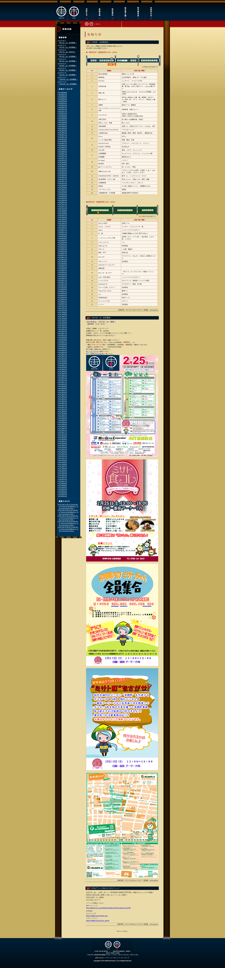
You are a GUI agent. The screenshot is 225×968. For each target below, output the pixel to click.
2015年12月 (63, 357)
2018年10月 (63, 285)
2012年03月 (63, 449)
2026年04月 (63, 101)
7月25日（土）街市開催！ (68, 47)
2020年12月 (63, 230)
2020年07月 (63, 240)
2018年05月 (63, 295)
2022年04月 (63, 196)
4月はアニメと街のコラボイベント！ (105, 888)
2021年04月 (63, 221)
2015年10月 (63, 359)
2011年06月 (63, 469)
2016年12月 (63, 331)
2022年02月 (63, 200)
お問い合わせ (99, 958)
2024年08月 (63, 141)
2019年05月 (63, 270)
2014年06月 (63, 392)
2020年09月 (63, 236)
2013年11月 (63, 407)
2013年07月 (63, 416)
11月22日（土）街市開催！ (68, 84)
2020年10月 (63, 234)
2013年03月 (63, 424)
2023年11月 (63, 158)
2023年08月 (63, 164)
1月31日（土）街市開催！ (68, 75)
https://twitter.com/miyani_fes (97, 915)
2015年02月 (63, 376)
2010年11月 (63, 481)
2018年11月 (63, 283)
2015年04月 (63, 371)
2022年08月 (63, 188)
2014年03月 (63, 399)
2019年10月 (63, 259)
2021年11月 (63, 207)
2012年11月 (63, 433)
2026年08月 (63, 92)
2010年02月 (63, 496)
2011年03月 (63, 475)
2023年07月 (63, 166)
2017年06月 (63, 318)
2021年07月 (63, 215)
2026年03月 (63, 103)
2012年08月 (63, 439)
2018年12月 (63, 280)
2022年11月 (63, 181)
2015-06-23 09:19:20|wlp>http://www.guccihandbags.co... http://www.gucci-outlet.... (68, 523)
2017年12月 (63, 306)
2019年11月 (63, 257)
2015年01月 (63, 378)
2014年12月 (63, 380)
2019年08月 (63, 264)
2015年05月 (63, 369)
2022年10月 (63, 183)
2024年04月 (63, 149)
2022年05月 (63, 194)
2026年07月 (63, 95)
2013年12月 (63, 405)
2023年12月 (63, 156)
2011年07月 (63, 466)
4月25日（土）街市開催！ (68, 61)
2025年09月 (63, 116)
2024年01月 (63, 154)
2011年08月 (63, 464)
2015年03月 (63, 373)
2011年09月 (63, 462)
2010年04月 (63, 492)
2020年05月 (63, 245)
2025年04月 (63, 126)
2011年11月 (63, 458)
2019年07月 (63, 266)
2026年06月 (63, 97)
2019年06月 (63, 268)
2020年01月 (63, 253)
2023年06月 (63, 168)
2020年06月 (63, 242)
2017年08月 (63, 314)
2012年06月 (63, 443)
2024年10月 (63, 139)
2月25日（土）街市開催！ (101, 318)
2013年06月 (63, 418)
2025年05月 (63, 124)
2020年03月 (63, 249)
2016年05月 (63, 346)
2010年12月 (63, 479)
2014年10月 (63, 384)
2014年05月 (63, 395)
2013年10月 (63, 409)
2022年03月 (63, 198)
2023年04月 (63, 173)
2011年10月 (63, 460)
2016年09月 (63, 338)
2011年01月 (63, 477)
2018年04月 (63, 297)
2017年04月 (63, 323)
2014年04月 (63, 397)
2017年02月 (63, 327)
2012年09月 (63, 437)
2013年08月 (63, 414)
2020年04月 (63, 247)
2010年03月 (63, 494)
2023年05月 (63, 171)
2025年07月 (63, 120)
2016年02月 (63, 352)
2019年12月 (63, 255)
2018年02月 (63, 302)
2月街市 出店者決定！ (100, 42)
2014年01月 (63, 403)
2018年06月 (63, 293)
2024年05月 (63, 147)
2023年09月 (63, 162)
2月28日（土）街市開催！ (68, 70)
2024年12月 (63, 135)
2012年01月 (63, 454)
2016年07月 (63, 342)
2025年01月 (63, 133)
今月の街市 (99, 354)
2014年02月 (63, 401)
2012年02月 (63, 452)
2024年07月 (63, 143)
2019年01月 (63, 278)
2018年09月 (63, 287)
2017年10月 (63, 310)
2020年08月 (63, 238)
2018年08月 (63, 289)
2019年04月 (63, 272)
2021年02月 (63, 226)
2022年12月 (63, 179)
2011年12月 (63, 456)
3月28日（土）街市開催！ (68, 66)
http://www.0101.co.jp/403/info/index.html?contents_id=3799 (108, 908)
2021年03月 (63, 223)
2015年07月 (63, 365)
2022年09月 (63, 185)
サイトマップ (125, 958)
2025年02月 (63, 130)
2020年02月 (63, 251)
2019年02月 (63, 276)
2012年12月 (63, 430)
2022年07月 (63, 190)
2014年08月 (63, 388)
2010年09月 (63, 483)
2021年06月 (63, 217)
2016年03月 (63, 350)
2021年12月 (63, 204)
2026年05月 (63, 99)
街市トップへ (89, 24)
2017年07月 (63, 316)
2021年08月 (63, 213)
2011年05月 (63, 471)
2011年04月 (63, 473)
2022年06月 (63, 192)
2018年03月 (63, 299)
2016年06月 (63, 344)
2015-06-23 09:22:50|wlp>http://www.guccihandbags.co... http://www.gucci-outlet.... (68, 506)
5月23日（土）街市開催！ (68, 56)
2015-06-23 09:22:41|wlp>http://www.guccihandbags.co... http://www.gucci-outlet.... (68, 512)
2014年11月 (63, 382)
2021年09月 (63, 211)
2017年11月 (63, 308)
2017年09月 (63, 312)
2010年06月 (63, 488)
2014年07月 (63, 390)
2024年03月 (63, 152)
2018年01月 (63, 304)
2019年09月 (63, 261)
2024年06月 (63, 145)
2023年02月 (63, 175)
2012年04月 (63, 447)
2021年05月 (63, 219)
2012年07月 (63, 441)
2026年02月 (63, 105)
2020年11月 (63, 232)
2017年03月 (63, 325)
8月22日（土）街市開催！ (68, 43)
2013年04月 (63, 422)
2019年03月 (63, 274)
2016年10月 (63, 335)
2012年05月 (63, 445)
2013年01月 (63, 428)
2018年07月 (63, 291)
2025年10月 (63, 114)
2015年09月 (63, 361)
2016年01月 (63, 354)
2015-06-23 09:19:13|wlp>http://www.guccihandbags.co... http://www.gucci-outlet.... (68, 529)
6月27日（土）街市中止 (67, 52)
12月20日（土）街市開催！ (68, 79)
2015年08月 (63, 363)
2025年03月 (63, 128)
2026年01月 (63, 107)
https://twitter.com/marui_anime (97, 920)
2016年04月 (63, 348)
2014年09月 (63, 386)
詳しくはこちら (91, 351)
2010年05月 (63, 490)
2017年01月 (63, 329)
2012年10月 (63, 435)
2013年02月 (63, 426)
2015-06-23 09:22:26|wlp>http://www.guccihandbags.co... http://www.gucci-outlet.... (68, 517)
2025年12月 (63, 109)
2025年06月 (63, 122)
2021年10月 (63, 209)
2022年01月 (63, 202)
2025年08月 (63, 118)
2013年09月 (63, 411)
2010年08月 (63, 485)
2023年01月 (63, 177)
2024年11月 (63, 137)
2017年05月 (63, 321)
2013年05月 (63, 420)
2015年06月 (63, 367)
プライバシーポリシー (112, 958)
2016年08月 (63, 340)
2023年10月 (63, 160)
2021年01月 (63, 228)
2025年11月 (63, 111)
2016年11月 (63, 333)
